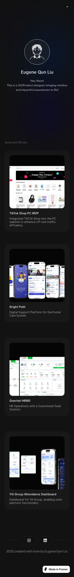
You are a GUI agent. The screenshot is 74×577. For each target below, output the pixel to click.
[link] (37, 191)
